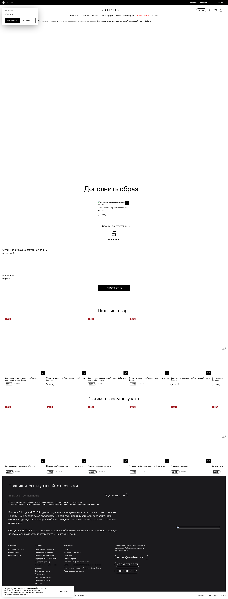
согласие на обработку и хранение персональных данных (77, 504)
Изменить (28, 20)
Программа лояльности (44, 549)
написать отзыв (114, 288)
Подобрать (144, 38)
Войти (201, 10)
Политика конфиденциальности (76, 562)
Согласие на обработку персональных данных (82, 565)
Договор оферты (70, 559)
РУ (219, 3)
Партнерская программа (74, 571)
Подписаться (115, 495)
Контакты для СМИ (16, 549)
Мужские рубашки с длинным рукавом (77, 21)
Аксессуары (107, 15)
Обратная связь (14, 556)
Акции (155, 15)
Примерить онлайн (166, 69)
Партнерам (68, 556)
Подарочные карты (125, 15)
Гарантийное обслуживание (46, 565)
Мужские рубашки (48, 21)
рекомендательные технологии (16, 594)
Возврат (38, 568)
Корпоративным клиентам (46, 559)
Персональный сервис (44, 552)
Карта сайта (81, 595)
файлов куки (23, 592)
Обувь (95, 15)
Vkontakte (213, 595)
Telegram (201, 595)
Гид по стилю (40, 574)
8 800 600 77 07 (127, 571)
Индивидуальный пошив (44, 556)
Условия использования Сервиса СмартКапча (82, 568)
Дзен (223, 595)
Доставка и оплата (42, 571)
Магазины (204, 3)
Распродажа (143, 15)
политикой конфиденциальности (37, 504)
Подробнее (136, 172)
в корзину (147, 61)
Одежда (85, 15)
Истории (38, 583)
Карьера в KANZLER (72, 552)
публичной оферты (63, 502)
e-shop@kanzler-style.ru (131, 557)
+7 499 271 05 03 (127, 564)
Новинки (74, 15)
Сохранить (12, 20)
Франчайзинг (13, 552)
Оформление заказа (43, 577)
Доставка (193, 3)
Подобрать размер (42, 562)
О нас (66, 549)
